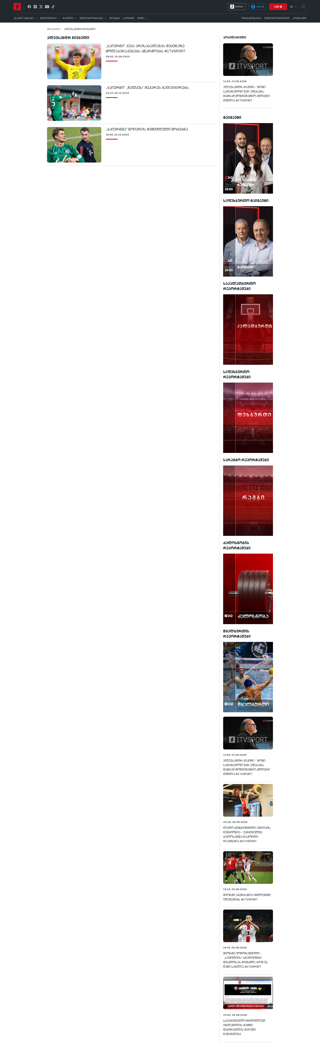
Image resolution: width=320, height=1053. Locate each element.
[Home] (17, 6)
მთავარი (53, 29)
